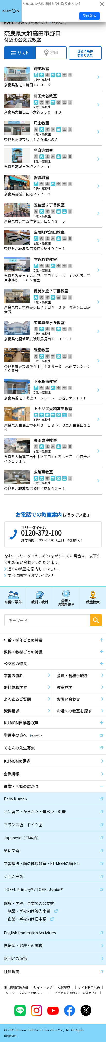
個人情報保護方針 (16, 987)
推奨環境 (64, 987)
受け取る (89, 16)
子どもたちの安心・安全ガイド (76, 993)
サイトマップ (43, 987)
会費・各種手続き (66, 602)
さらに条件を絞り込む (85, 53)
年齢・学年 (13, 601)
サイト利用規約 (89, 987)
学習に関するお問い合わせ (30, 575)
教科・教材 (39, 601)
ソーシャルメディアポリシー (26, 993)
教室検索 (93, 601)
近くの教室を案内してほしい (32, 568)
